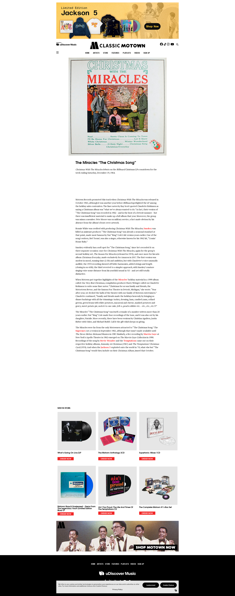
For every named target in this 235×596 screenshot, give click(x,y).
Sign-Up (146, 52)
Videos (137, 52)
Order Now (65, 458)
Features (115, 52)
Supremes (81, 330)
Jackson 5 (106, 347)
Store (105, 52)
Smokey (148, 228)
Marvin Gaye (150, 334)
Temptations (129, 340)
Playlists (127, 52)
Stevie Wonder (107, 340)
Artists (96, 52)
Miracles (122, 279)
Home (87, 52)
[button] (77, 436)
